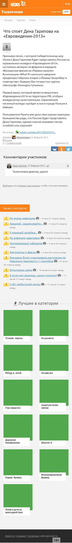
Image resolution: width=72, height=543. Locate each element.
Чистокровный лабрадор (26, 243)
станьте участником (29, 185)
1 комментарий (13, 143)
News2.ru (10, 536)
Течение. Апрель (14, 338)
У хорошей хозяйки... (23, 232)
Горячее (21, 20)
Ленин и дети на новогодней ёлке (14, 511)
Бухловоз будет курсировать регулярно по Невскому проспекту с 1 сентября (38, 259)
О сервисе (21, 536)
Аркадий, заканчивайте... (26, 223)
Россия (8, 140)
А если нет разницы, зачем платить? (33, 275)
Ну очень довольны (22, 218)
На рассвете (47, 338)
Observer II (46, 442)
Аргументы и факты (23, 252)
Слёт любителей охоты (25, 284)
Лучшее (8, 20)
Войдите (7, 185)
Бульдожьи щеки (21, 270)
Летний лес (47, 373)
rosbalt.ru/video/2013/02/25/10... (37, 132)
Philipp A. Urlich (13, 373)
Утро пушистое (12, 407)
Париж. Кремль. (13, 477)
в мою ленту (56, 12)
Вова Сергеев (20, 165)
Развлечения (12, 12)
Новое (32, 20)
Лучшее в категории (37, 303)
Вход (67, 3)
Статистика (33, 536)
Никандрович (23, 137)
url (47, 165)
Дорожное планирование (12, 441)
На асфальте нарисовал (25, 237)
